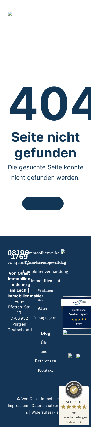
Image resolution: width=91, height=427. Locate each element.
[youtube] (27, 348)
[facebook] (11, 348)
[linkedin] (15, 357)
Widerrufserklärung (49, 412)
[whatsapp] (23, 357)
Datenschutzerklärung (52, 405)
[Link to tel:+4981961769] (61, 15)
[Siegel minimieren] (86, 389)
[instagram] (19, 348)
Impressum (18, 405)
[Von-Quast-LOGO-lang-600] (27, 13)
